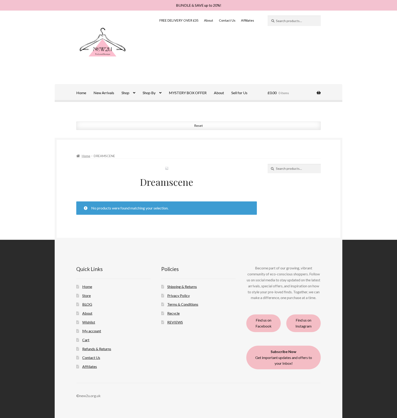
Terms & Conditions (182, 304)
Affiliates (247, 20)
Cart (85, 340)
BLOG (87, 304)
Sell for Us (239, 92)
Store (86, 295)
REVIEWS (175, 322)
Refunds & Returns (96, 349)
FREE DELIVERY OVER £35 (178, 20)
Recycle (173, 313)
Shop (125, 92)
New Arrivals (104, 92)
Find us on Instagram (303, 323)
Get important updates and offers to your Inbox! (283, 357)
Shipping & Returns (182, 286)
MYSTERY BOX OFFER (188, 92)
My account (91, 331)
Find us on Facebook (263, 323)
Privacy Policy (178, 295)
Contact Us (227, 20)
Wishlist (88, 322)
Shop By (149, 92)
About (208, 20)
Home (81, 92)
